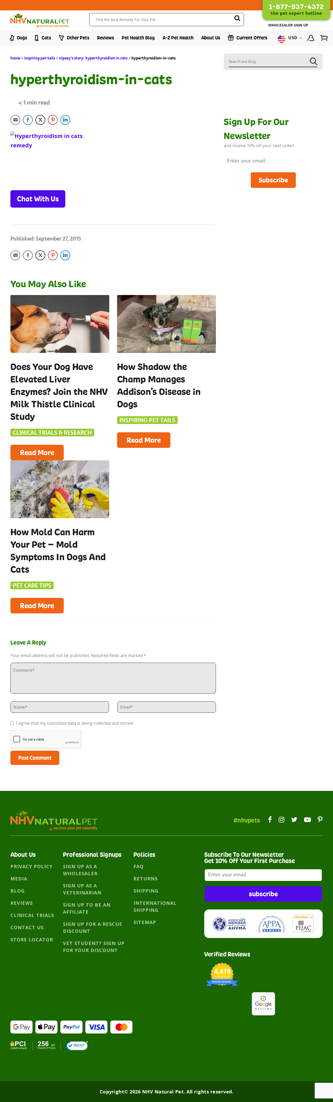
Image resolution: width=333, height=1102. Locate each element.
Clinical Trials (32, 915)
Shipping (145, 891)
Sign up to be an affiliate (87, 908)
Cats (46, 38)
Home (15, 58)
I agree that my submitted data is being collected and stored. (74, 723)
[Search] (237, 19)
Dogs (21, 38)
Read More (37, 452)
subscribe (263, 893)
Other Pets (77, 38)
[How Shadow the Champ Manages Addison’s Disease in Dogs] (166, 324)
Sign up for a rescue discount (92, 927)
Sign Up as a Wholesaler (80, 870)
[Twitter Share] (40, 120)
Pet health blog (138, 38)
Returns (145, 878)
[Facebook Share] (28, 120)
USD (293, 38)
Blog (17, 891)
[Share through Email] (15, 120)
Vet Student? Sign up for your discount (94, 946)
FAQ (138, 866)
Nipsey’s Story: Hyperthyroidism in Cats (93, 58)
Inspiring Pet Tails (39, 58)
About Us (210, 38)
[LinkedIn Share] (65, 120)
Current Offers (251, 38)
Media (18, 878)
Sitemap (144, 922)
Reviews (105, 38)
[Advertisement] (273, 224)
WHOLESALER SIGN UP (288, 25)
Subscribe (273, 180)
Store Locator (31, 939)
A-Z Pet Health (178, 38)
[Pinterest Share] (53, 120)
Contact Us (27, 927)
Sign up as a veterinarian (82, 889)
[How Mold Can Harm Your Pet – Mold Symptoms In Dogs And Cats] (59, 489)
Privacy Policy (31, 866)
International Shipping (155, 906)
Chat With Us (38, 198)
